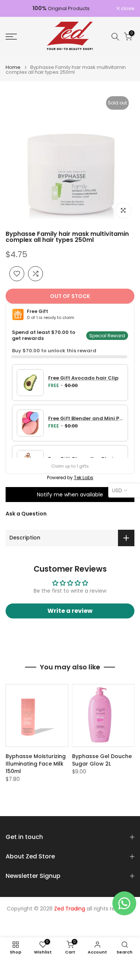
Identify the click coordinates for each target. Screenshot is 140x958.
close (127, 8)
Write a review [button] (70, 610)
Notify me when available (70, 494)
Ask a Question (26, 513)
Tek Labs (83, 477)
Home (13, 67)
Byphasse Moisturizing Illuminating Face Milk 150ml (36, 763)
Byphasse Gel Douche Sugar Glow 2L (102, 759)
